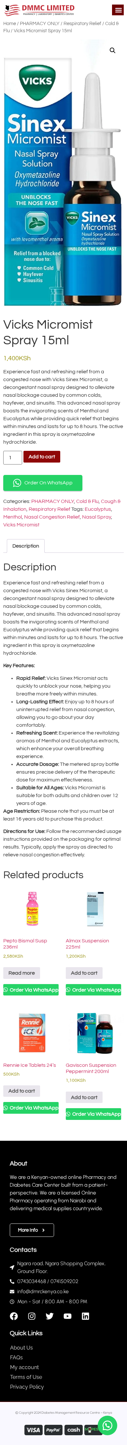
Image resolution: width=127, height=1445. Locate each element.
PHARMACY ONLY (40, 23)
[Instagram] (32, 1316)
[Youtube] (68, 1316)
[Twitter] (50, 1316)
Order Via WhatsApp (34, 990)
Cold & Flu (87, 501)
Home (9, 23)
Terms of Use (26, 1377)
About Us (21, 1348)
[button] (118, 10)
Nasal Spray (96, 517)
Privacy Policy (27, 1387)
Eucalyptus (98, 509)
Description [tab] (25, 546)
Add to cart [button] (84, 973)
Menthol (12, 517)
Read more (21, 973)
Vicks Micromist (21, 524)
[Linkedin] (85, 1316)
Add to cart (42, 456)
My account (24, 1367)
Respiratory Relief (82, 23)
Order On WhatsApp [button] (48, 482)
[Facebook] (14, 1316)
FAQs (16, 1357)
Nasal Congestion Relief (52, 517)
